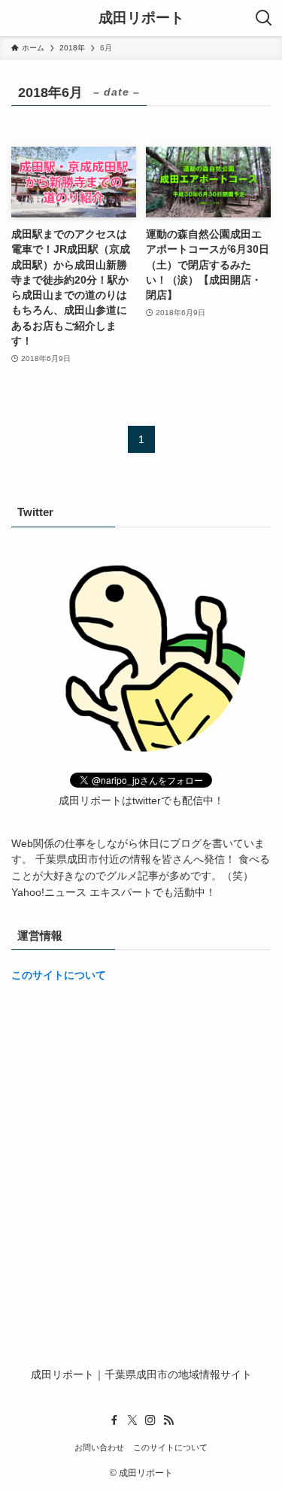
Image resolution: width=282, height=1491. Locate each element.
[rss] (168, 1420)
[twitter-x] (132, 1420)
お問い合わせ (99, 1447)
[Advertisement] (141, 1145)
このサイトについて (58, 975)
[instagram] (150, 1420)
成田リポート (141, 18)
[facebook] (114, 1420)
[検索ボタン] (264, 18)
